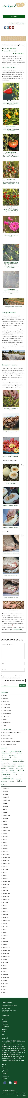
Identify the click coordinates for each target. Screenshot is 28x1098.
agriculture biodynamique (7, 753)
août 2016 (5, 959)
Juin (22, 768)
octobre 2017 (6, 917)
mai (6, 770)
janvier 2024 (5, 794)
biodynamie (5, 760)
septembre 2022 (6, 815)
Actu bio (5, 695)
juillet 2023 (5, 806)
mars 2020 (5, 878)
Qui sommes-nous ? (5, 1076)
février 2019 (5, 890)
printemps (15, 776)
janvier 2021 (5, 851)
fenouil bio (21, 763)
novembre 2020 (6, 857)
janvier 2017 (5, 944)
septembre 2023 (6, 800)
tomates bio (11, 781)
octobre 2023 (6, 797)
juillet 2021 (5, 836)
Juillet (17, 768)
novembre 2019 (6, 881)
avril (10, 757)
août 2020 (5, 866)
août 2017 (5, 923)
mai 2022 (5, 821)
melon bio (8, 772)
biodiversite (16, 757)
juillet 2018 (5, 902)
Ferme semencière (13, 50)
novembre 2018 (6, 893)
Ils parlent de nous (5, 1070)
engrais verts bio (5, 763)
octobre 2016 (6, 953)
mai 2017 (5, 932)
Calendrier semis (6, 704)
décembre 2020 (6, 854)
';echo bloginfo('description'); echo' (12, 11)
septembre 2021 (6, 830)
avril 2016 (5, 971)
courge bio (17, 1046)
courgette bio (22, 1046)
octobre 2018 (6, 896)
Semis (4, 725)
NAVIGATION (14, 16)
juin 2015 (5, 986)
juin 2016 (5, 965)
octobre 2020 (6, 860)
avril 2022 (5, 824)
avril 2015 (5, 989)
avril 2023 (5, 812)
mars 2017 (5, 938)
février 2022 (5, 827)
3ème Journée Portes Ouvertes (9, 744)
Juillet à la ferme (6, 735)
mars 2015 (5, 992)
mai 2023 (5, 809)
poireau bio (15, 774)
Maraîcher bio (6, 716)
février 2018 (5, 914)
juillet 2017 (5, 926)
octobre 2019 (6, 884)
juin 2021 (5, 839)
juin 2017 (5, 929)
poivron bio (7, 776)
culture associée (18, 762)
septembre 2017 (6, 920)
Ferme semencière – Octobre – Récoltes (11, 741)
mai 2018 (5, 908)
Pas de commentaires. (19, 53)
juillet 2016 (5, 962)
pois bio (17, 1056)
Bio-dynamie (6, 701)
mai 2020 (5, 875)
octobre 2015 (6, 977)
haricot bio (11, 768)
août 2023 (5, 803)
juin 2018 (5, 905)
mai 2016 (5, 968)
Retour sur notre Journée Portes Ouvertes (11, 732)
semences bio (7, 778)
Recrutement (4, 1078)
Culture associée (6, 707)
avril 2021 (5, 845)
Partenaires (4, 1075)
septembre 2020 (6, 863)
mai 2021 (5, 842)
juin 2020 (5, 872)
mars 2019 (5, 887)
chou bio (14, 759)
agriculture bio (15, 751)
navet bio (14, 772)
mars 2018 (5, 911)
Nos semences (4, 1073)
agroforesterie (18, 753)
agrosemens (13, 48)
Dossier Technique (7, 710)
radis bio (20, 776)
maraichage (12, 770)
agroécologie (12, 755)
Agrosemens (9, 37)
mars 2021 (5, 848)
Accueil (3, 37)
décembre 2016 (6, 947)
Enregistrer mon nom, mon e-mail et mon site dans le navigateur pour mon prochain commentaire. (12, 676)
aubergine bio (4, 757)
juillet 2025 (5, 791)
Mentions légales (5, 1071)
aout (19, 755)
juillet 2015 (5, 983)
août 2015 (5, 980)
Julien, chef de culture (7, 738)
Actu (3, 1068)
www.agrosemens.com (17, 629)
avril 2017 (5, 935)
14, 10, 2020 (6, 48)
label (2, 770)
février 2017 (5, 941)
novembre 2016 (6, 950)
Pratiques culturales (7, 722)
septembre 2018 (6, 899)
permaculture (6, 775)
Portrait (4, 719)
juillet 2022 (5, 818)
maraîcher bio (7, 1054)
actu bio (4, 752)
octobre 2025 (6, 788)
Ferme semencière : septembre (13, 45)
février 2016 (5, 974)
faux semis (23, 1048)
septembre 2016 (6, 956)
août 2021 (5, 833)
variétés (19, 781)
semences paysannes (7, 1060)
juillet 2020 (5, 869)
